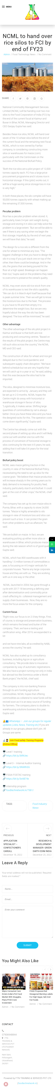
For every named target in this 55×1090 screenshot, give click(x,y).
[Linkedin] (52, 550)
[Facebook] (13, 98)
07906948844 (9, 1034)
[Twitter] (20, 98)
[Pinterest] (27, 98)
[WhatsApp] (52, 544)
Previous (8, 835)
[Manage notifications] (6, 1084)
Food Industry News (39, 805)
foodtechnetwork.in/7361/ (20, 790)
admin (7, 54)
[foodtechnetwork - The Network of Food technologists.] (32, 12)
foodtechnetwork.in (27, 1083)
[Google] (41, 98)
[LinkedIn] (34, 98)
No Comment (45, 54)
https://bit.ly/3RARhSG (18, 767)
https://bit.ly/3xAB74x (17, 778)
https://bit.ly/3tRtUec (17, 755)
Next (49, 835)
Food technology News (24, 54)
